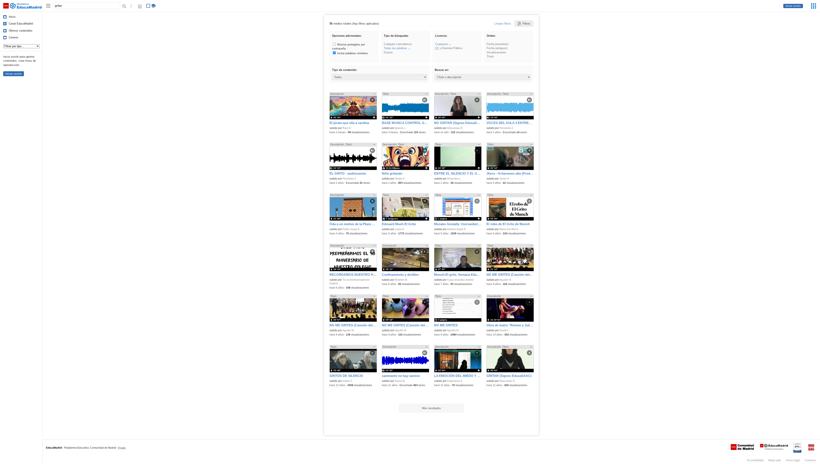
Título (490, 56)
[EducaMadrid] (774, 449)
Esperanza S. (455, 381)
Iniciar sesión (793, 6)
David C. (504, 330)
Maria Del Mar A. (509, 229)
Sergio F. (400, 178)
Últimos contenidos (20, 30)
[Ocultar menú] (48, 6)
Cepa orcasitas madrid (460, 280)
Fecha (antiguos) (497, 48)
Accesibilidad (755, 460)
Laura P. (399, 229)
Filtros (526, 23)
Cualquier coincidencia (397, 44)
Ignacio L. (400, 128)
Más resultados (431, 408)
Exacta (388, 52)
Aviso (793, 460)
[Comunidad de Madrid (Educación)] (742, 449)
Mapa (774, 460)
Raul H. (347, 128)
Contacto (810, 460)
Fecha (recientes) (497, 44)
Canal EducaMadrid (21, 23)
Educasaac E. (455, 128)
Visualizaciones (496, 52)
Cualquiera (441, 44)
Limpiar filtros (502, 23)
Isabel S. (348, 381)
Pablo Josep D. (351, 229)
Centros (13, 37)
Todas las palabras (395, 48)
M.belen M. (401, 280)
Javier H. (504, 178)
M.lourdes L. (454, 178)
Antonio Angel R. (456, 229)
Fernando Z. (506, 128)
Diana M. (400, 381)
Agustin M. (505, 280)
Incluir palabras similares (352, 53)
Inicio (12, 16)
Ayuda (122, 447)
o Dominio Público (448, 48)
